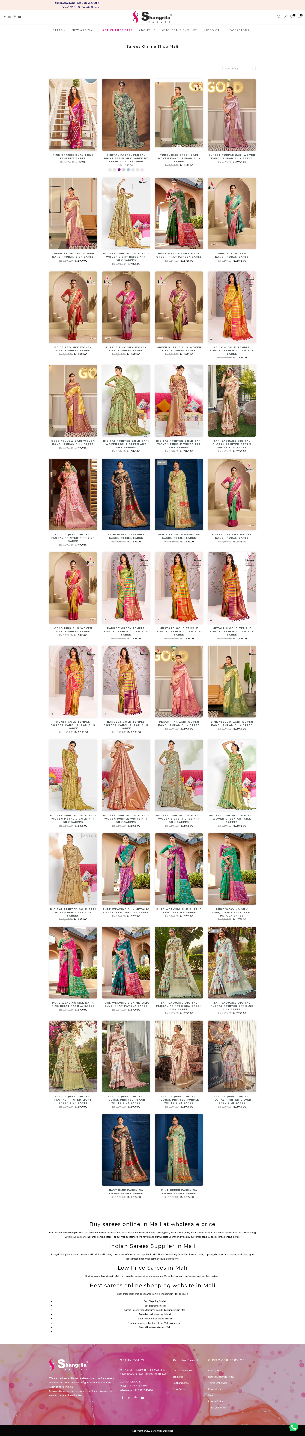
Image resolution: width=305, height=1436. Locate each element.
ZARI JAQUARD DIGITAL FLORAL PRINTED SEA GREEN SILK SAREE (179, 1006)
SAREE (58, 30)
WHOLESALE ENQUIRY (180, 30)
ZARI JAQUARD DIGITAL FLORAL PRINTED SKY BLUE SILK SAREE (232, 1006)
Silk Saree (178, 1376)
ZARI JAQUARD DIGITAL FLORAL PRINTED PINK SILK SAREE (73, 537)
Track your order (217, 1407)
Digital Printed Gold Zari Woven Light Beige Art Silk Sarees (126, 256)
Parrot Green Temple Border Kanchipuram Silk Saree (126, 631)
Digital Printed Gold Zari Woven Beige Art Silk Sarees (73, 912)
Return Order (215, 1401)
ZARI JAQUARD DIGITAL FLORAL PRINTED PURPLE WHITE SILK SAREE (179, 1099)
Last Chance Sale (182, 1370)
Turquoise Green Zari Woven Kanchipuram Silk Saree (179, 158)
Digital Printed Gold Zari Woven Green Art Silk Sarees (232, 818)
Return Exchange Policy (221, 1376)
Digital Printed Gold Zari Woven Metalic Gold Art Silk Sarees (73, 818)
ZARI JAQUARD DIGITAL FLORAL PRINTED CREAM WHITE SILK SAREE (232, 444)
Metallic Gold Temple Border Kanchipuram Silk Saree (232, 631)
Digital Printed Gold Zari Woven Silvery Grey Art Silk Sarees (179, 818)
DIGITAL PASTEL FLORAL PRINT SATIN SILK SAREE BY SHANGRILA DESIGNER (126, 158)
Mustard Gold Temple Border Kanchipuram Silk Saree (179, 631)
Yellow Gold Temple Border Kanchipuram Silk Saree (232, 350)
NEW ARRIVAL (83, 30)
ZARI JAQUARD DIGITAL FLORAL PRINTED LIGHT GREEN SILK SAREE (73, 1099)
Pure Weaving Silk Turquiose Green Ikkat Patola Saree (232, 912)
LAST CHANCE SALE (117, 30)
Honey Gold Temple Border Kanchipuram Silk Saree (73, 725)
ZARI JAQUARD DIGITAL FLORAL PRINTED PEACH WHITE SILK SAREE (126, 1099)
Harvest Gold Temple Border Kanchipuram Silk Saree (126, 725)
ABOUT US (147, 30)
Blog (210, 1395)
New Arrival (179, 1388)
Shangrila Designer (162, 1430)
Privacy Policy (215, 1370)
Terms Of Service (217, 1382)
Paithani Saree (181, 1382)
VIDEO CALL (213, 30)
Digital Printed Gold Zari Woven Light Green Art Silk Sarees (126, 444)
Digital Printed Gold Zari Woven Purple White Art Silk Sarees (179, 444)
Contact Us (214, 1388)
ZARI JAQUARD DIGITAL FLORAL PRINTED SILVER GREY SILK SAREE (232, 1099)
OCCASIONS (239, 30)
